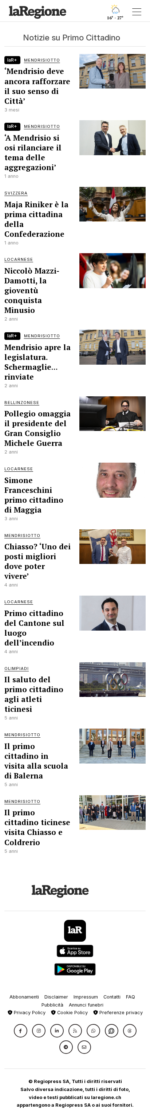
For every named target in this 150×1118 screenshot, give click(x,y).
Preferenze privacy (120, 1012)
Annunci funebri (86, 1005)
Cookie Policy (72, 1012)
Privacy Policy (29, 1012)
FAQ (130, 997)
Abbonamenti (24, 997)
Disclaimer (56, 997)
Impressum (86, 997)
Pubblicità (52, 1005)
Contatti (112, 997)
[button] (20, 1030)
